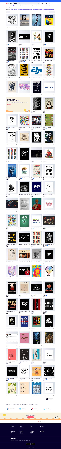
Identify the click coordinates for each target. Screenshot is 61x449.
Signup (11, 433)
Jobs (20, 432)
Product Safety (32, 431)
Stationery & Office (49, 5)
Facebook (42, 427)
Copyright (31, 432)
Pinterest (42, 431)
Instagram (42, 426)
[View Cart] (54, 3)
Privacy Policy (16, 440)
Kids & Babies (37, 5)
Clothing (12, 5)
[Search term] (39, 3)
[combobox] (26, 3)
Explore (7, 5)
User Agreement (12, 440)
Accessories (42, 5)
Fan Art (11, 427)
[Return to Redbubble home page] (9, 3)
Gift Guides (12, 426)
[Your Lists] (52, 3)
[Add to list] (16, 27)
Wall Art (27, 5)
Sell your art (21, 431)
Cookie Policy (28, 440)
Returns (31, 427)
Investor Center (22, 427)
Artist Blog (21, 433)
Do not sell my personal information (23, 440)
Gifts (54, 5)
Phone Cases (22, 5)
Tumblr (42, 430)
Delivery (31, 426)
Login (11, 432)
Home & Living (32, 5)
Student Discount (13, 431)
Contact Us (31, 433)
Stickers (17, 5)
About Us (21, 426)
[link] (12, 9)
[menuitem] (7, 6)
